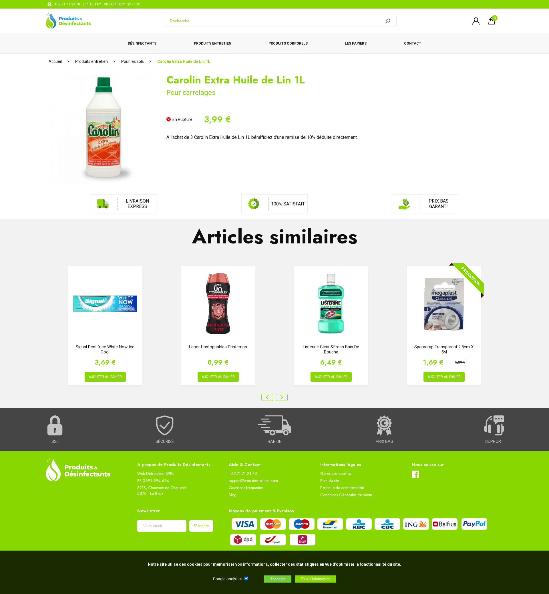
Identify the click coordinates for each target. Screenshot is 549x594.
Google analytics (227, 579)
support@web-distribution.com (253, 480)
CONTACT (412, 43)
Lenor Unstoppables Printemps (218, 346)
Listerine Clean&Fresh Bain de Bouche (331, 349)
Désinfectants (142, 43)
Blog (232, 495)
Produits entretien (212, 43)
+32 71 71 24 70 (67, 4)
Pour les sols (132, 61)
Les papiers (356, 43)
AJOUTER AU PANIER (105, 377)
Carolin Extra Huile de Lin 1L (183, 61)
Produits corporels (288, 43)
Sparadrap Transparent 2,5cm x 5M (444, 349)
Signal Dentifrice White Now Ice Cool (105, 349)
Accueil (55, 61)
